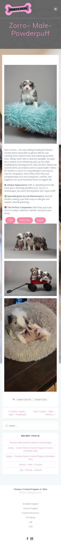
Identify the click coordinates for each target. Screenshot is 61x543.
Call (10, 220)
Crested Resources (30, 512)
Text (31, 526)
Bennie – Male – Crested (30, 464)
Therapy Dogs (40, 399)
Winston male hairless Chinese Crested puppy (30, 442)
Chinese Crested (24, 399)
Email (40, 220)
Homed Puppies (30, 508)
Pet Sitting (30, 517)
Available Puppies (30, 503)
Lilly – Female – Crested (30, 470)
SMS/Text (25, 220)
